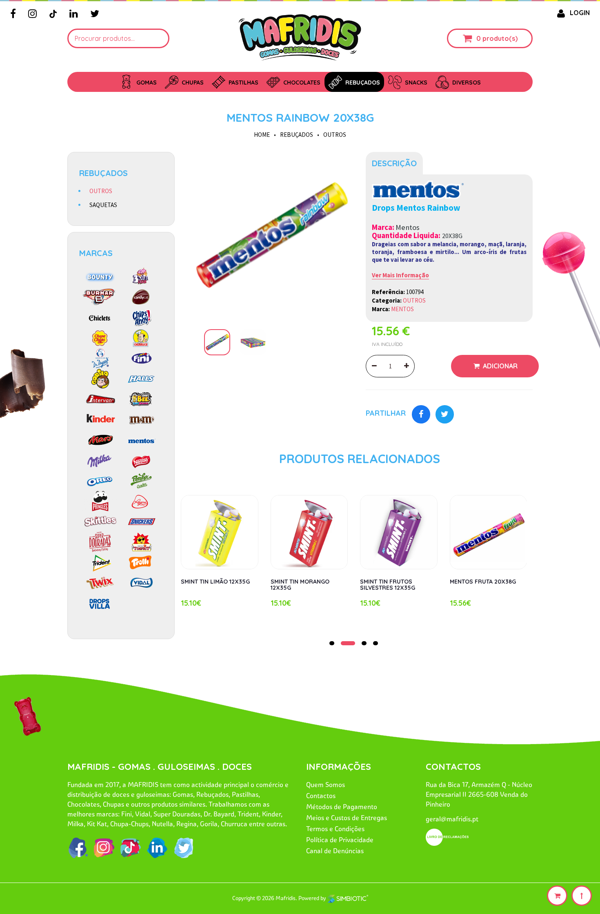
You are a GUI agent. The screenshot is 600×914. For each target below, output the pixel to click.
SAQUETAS (103, 205)
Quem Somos (325, 784)
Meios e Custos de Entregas (346, 818)
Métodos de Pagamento (341, 807)
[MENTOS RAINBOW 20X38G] (270, 235)
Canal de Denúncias (335, 851)
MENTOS (402, 309)
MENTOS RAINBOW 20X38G (300, 117)
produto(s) (500, 38)
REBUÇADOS (296, 134)
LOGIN (580, 13)
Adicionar (499, 366)
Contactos (321, 795)
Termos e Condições (335, 829)
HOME (262, 134)
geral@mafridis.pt (452, 819)
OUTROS (334, 134)
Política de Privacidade (339, 840)
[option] (270, 235)
